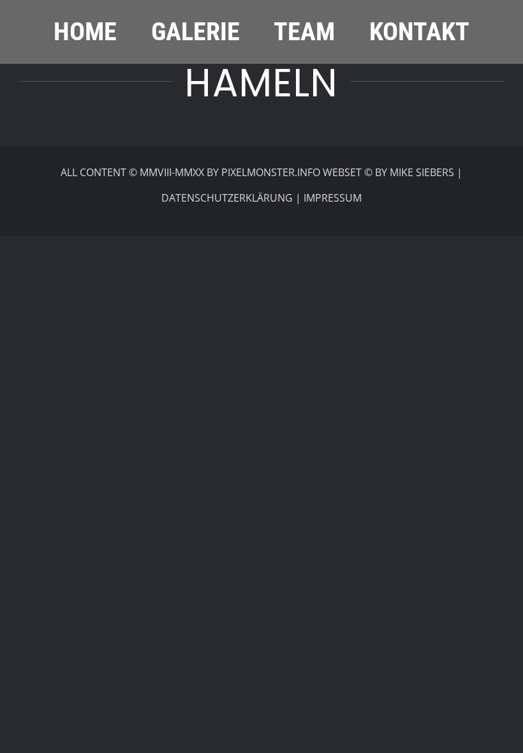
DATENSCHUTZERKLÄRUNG (227, 198)
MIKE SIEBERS (422, 172)
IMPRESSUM (333, 198)
